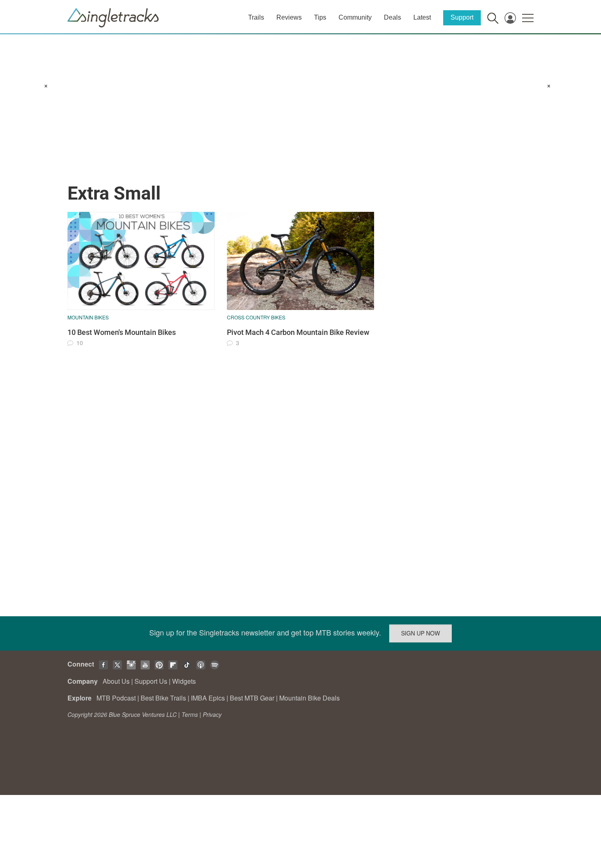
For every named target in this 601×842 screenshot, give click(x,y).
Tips (320, 17)
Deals (392, 17)
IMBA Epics (208, 698)
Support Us (151, 681)
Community (355, 17)
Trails (256, 17)
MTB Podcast (116, 698)
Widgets (184, 681)
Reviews (289, 17)
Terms (190, 714)
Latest (422, 17)
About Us (116, 681)
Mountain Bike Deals (309, 698)
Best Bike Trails (163, 698)
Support (462, 17)
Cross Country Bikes (256, 317)
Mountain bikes (88, 317)
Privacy (212, 714)
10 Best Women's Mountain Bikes (121, 332)
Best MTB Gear (252, 698)
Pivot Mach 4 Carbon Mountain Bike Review (298, 332)
